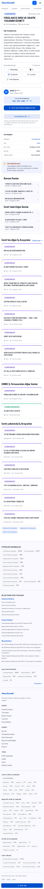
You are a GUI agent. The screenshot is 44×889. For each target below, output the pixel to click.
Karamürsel (6, 794)
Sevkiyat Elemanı (8, 833)
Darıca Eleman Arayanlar (10, 581)
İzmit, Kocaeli (24, 24)
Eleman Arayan (7, 716)
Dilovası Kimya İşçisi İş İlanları (10, 614)
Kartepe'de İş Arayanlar (10, 528)
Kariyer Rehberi (7, 620)
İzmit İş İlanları (25, 8)
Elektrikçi (5, 822)
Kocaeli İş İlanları (7, 709)
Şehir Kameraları (7, 737)
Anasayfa (5, 8)
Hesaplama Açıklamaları (25, 676)
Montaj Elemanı (18, 829)
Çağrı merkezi (23, 842)
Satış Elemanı (29, 810)
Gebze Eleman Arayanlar (10, 574)
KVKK (3, 879)
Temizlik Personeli (8, 803)
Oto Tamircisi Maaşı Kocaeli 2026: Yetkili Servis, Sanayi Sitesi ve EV (22, 644)
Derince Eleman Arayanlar (10, 562)
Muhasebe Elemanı (8, 806)
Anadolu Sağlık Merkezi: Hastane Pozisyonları (15, 629)
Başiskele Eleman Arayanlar (11, 566)
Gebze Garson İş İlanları (9, 605)
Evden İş (34, 846)
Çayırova (18, 782)
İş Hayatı (5, 680)
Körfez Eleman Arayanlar (10, 570)
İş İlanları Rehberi (8, 599)
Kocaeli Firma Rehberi (9, 863)
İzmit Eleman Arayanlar (9, 551)
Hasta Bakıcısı (7, 825)
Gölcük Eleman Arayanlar (10, 555)
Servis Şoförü (7, 814)
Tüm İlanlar (5, 712)
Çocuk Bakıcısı (22, 814)
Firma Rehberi (6, 722)
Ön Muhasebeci (7, 818)
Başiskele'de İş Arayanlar (27, 528)
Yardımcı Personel (20, 822)
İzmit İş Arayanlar (29, 551)
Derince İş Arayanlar (30, 581)
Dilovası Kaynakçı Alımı (8, 602)
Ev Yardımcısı (32, 818)
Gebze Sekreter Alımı (8, 611)
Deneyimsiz (6, 846)
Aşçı (20, 818)
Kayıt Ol (4, 747)
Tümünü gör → (37, 240)
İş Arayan (5, 719)
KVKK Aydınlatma (7, 756)
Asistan (5, 829)
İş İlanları (14, 8)
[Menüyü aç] (40, 3)
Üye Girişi (5, 744)
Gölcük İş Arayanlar (8, 585)
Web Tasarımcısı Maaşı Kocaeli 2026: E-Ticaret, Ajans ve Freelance (22, 661)
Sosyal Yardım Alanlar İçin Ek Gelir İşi (12, 636)
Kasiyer (16, 810)
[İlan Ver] (34, 3)
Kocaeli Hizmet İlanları (29, 863)
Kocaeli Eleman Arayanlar (10, 859)
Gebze (29, 786)
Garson (5, 810)
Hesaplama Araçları (8, 734)
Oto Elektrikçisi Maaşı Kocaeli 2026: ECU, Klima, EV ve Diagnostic (21, 647)
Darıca (30, 782)
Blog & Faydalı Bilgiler (9, 740)
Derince (5, 786)
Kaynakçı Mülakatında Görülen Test (12, 632)
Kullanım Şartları (7, 765)
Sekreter (34, 803)
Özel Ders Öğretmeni (24, 825)
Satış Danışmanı (26, 806)
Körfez (31, 794)
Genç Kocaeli (8, 693)
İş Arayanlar (37, 8)
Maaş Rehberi (7, 641)
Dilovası (17, 786)
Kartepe (18, 794)
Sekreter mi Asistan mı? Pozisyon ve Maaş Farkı (16, 608)
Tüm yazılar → (38, 683)
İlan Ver (4, 731)
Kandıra (27, 790)
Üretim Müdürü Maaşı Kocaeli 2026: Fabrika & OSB (17, 623)
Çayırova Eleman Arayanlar (11, 578)
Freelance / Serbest (9, 850)
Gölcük (5, 790)
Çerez (4, 762)
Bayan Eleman (7, 842)
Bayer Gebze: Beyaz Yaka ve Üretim (12, 626)
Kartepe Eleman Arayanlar (10, 558)
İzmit (38, 143)
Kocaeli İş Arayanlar (9, 866)
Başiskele (6, 782)
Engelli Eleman (21, 846)
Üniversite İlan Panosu (29, 866)
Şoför (23, 803)
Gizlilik (4, 759)
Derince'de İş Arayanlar (10, 532)
